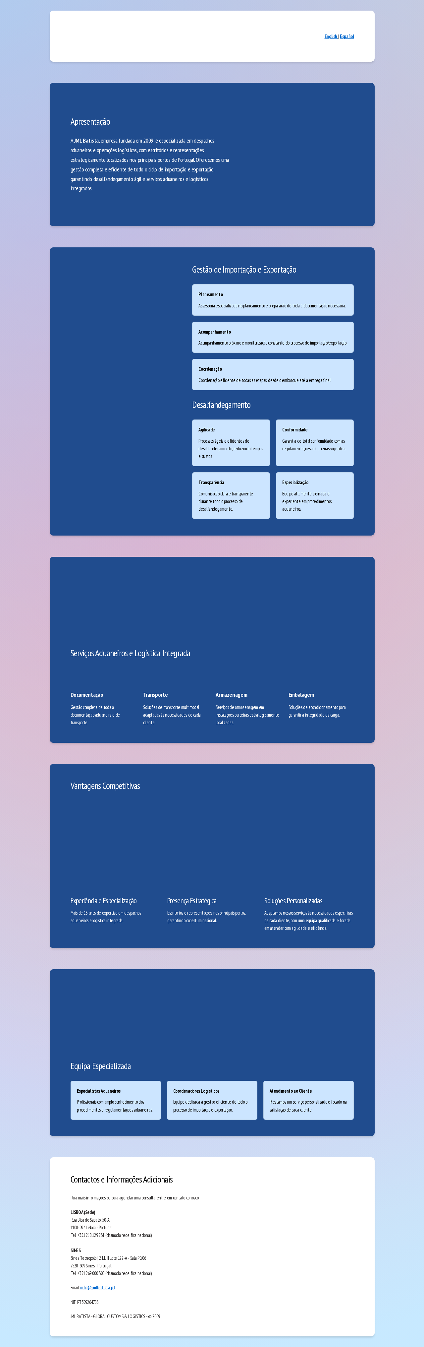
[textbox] (212, 673)
